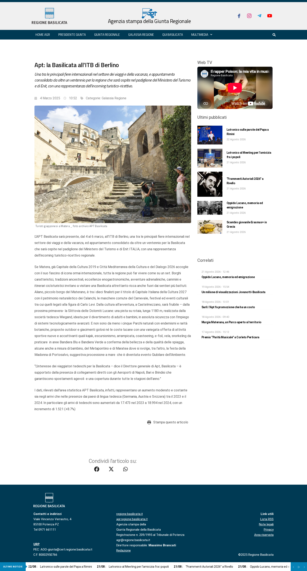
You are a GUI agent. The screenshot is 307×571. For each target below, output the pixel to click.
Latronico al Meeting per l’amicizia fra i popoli (133, 566)
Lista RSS (267, 519)
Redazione (123, 550)
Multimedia (199, 34)
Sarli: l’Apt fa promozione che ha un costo (228, 307)
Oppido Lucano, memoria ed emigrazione (228, 277)
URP (36, 544)
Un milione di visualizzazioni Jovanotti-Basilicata (233, 292)
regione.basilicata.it (129, 514)
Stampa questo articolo (170, 422)
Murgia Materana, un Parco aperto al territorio (231, 322)
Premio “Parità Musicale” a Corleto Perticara (230, 337)
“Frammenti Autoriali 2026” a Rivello (203, 566)
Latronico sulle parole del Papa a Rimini (60, 566)
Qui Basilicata (172, 34)
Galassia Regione (114, 98)
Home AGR (43, 34)
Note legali (266, 524)
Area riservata (264, 535)
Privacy (269, 529)
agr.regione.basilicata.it (132, 519)
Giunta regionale (107, 34)
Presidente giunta (72, 34)
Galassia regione (141, 34)
